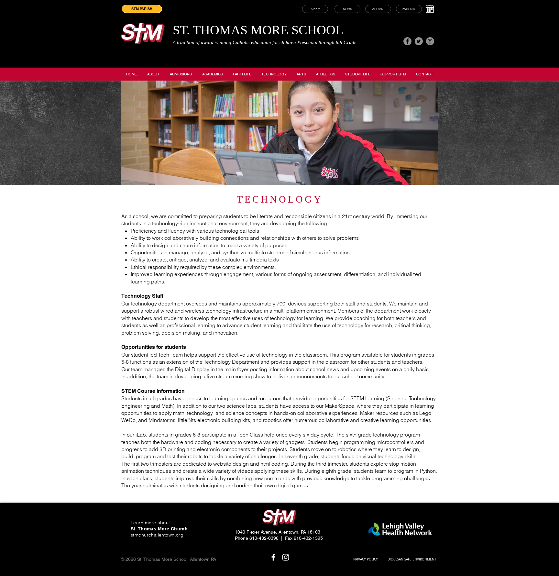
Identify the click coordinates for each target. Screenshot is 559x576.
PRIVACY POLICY (365, 559)
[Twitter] (419, 41)
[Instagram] (430, 41)
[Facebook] (407, 41)
